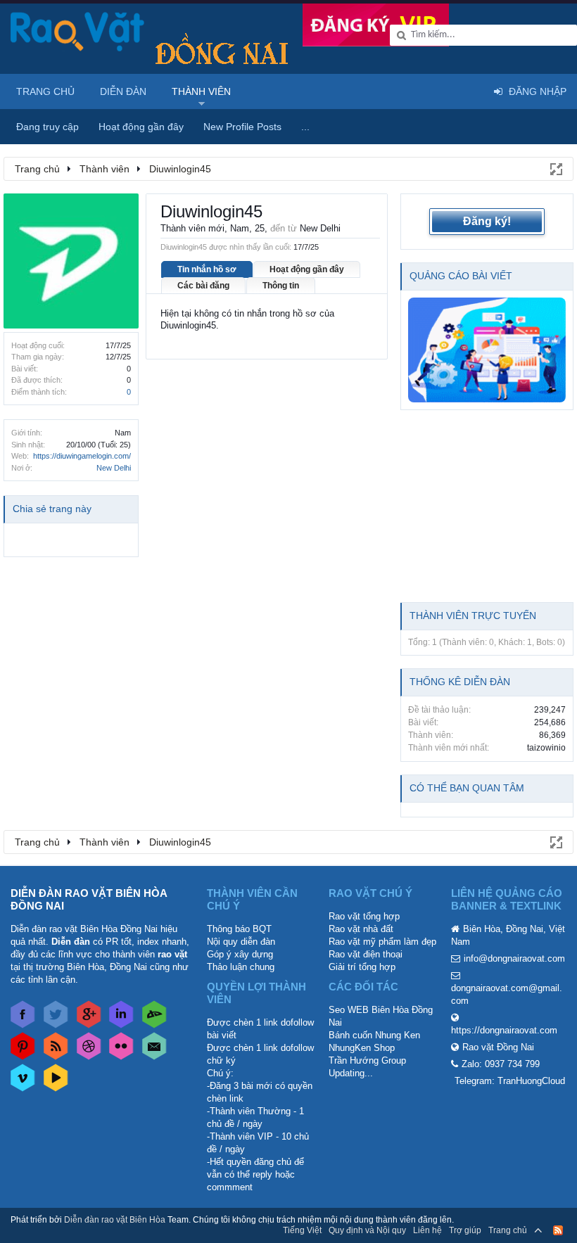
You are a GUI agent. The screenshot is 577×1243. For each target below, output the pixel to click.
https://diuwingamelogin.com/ (82, 456)
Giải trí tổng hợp (362, 967)
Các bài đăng (203, 286)
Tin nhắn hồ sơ (206, 269)
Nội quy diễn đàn (241, 941)
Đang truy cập (47, 126)
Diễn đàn (123, 91)
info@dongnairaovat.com (514, 958)
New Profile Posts (242, 126)
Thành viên (201, 91)
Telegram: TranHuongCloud (510, 1081)
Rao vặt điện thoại (365, 954)
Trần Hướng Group (367, 1060)
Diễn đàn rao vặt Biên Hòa (114, 1220)
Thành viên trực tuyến (473, 615)
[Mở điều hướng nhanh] (555, 168)
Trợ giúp (465, 1230)
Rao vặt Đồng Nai (498, 1047)
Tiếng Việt (302, 1230)
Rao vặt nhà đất (361, 929)
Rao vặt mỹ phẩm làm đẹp (382, 941)
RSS (558, 1230)
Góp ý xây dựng (240, 954)
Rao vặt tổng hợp (364, 916)
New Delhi (113, 468)
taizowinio (546, 748)
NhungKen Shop (362, 1048)
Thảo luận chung (240, 967)
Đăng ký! (487, 221)
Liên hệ (427, 1230)
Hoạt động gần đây (307, 269)
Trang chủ (45, 91)
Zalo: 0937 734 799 (501, 1064)
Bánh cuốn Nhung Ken (374, 1035)
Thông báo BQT (239, 929)
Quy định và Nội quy (367, 1230)
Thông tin (280, 286)
